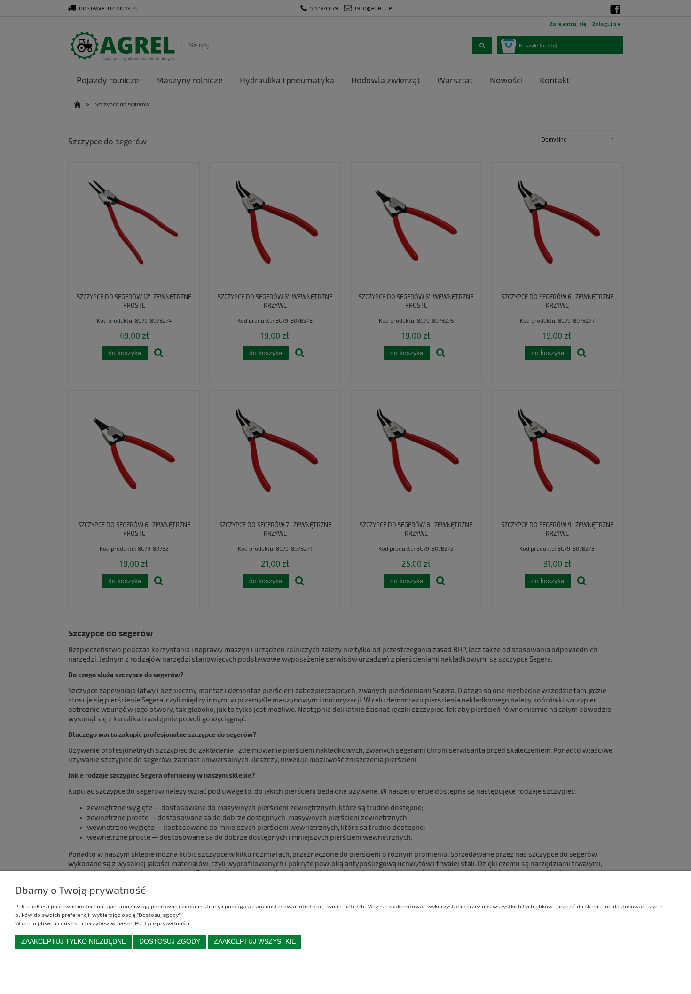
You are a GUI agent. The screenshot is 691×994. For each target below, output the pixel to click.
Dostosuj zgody (169, 941)
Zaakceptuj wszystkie (255, 941)
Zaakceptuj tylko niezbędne (73, 941)
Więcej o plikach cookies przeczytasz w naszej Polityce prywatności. (103, 923)
